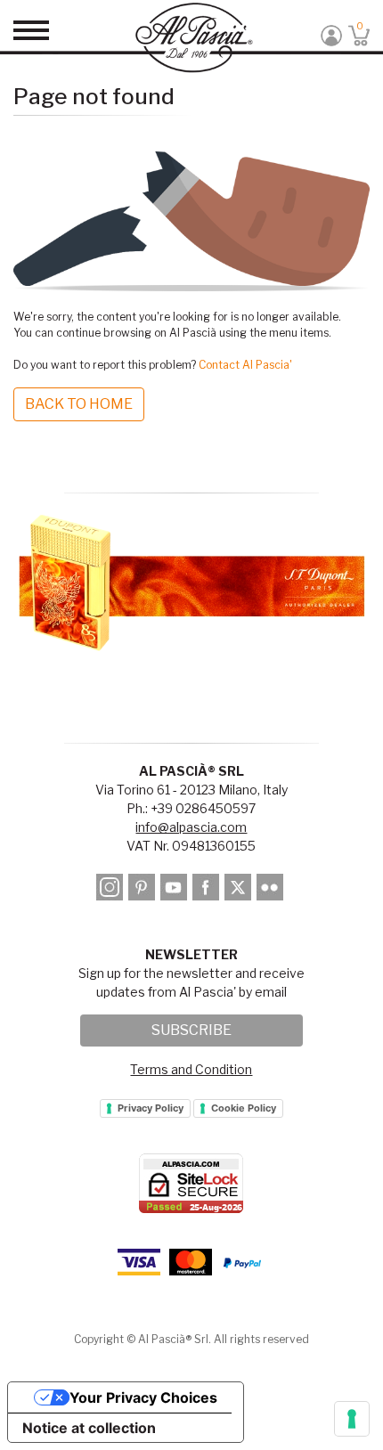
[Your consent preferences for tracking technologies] (352, 1419)
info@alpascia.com (191, 827)
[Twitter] (239, 890)
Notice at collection (89, 1428)
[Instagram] (111, 890)
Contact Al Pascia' (245, 364)
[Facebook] (207, 890)
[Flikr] (271, 890)
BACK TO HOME (79, 403)
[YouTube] (175, 890)
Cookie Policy (243, 1108)
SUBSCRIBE (191, 1030)
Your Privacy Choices (143, 1397)
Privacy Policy (150, 1108)
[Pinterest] (143, 890)
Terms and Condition (191, 1069)
